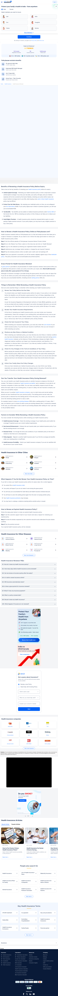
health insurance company (23, 392)
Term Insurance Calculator (21, 960)
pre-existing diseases (23, 401)
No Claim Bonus (10, 206)
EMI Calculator (18, 962)
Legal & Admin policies (48, 960)
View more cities (28, 473)
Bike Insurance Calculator (21, 974)
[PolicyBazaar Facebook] (23, 994)
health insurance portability (28, 383)
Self (7, 16)
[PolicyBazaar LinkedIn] (30, 994)
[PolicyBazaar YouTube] (33, 994)
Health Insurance (8, 83)
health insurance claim (19, 485)
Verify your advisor (47, 966)
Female (11, 9)
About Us (45, 954)
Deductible (5, 920)
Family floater (25, 928)
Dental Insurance (7, 889)
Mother (37, 28)
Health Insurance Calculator (21, 968)
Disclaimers (4, 943)
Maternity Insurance (45, 873)
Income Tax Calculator (20, 958)
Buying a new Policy (26, 684)
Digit (29, 735)
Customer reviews (33, 956)
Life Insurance (6, 956)
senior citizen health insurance (45, 199)
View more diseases (28, 555)
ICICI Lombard (47, 743)
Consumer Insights (33, 962)
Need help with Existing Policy (29, 687)
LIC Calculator (18, 964)
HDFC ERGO (28, 743)
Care (48, 726)
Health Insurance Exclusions (7, 928)
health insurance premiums (13, 498)
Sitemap (45, 956)
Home (2, 83)
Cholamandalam (10, 735)
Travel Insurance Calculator (21, 970)
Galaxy (47, 735)
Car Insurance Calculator (20, 972)
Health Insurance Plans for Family (8, 881)
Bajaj (29, 726)
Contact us (45, 964)
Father (8, 28)
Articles (30, 954)
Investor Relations (47, 968)
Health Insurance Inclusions (45, 920)
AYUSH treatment (7, 912)
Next (29, 709)
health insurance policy (35, 189)
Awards (30, 960)
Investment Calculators (22, 954)
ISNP (44, 962)
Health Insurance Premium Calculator (26, 889)
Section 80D (50, 212)
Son (7, 22)
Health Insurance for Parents (45, 889)
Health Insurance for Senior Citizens (45, 881)
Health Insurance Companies (26, 881)
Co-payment (24, 912)
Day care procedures (46, 912)
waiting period (35, 277)
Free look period (44, 928)
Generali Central (10, 743)
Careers (45, 958)
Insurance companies (34, 958)
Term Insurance (6, 958)
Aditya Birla (10, 726)
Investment (5, 960)
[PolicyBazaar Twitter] (27, 994)
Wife (36, 16)
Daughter (37, 22)
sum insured (47, 324)
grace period (5, 266)
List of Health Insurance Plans (27, 873)
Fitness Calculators (21, 956)
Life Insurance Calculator (21, 966)
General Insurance (7, 954)
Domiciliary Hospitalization (25, 920)
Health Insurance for (10, 538)
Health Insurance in (9, 457)
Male (4, 9)
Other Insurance (6, 964)
